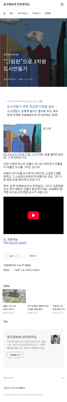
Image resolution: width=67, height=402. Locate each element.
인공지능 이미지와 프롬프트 (14, 388)
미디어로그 (23, 13)
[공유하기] (16, 256)
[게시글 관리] (21, 256)
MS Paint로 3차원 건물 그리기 (21, 154)
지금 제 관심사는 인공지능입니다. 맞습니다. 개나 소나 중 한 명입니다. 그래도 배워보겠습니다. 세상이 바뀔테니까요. (26, 345)
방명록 (48, 13)
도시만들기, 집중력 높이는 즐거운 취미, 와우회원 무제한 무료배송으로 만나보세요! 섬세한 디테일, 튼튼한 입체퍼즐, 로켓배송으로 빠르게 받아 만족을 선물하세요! (33, 113)
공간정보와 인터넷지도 (16, 4)
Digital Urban (17, 242)
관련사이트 (8, 378)
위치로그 (36, 13)
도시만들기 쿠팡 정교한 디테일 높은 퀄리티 (32, 106)
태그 (12, 13)
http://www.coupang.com (22, 101)
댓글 (5, 321)
